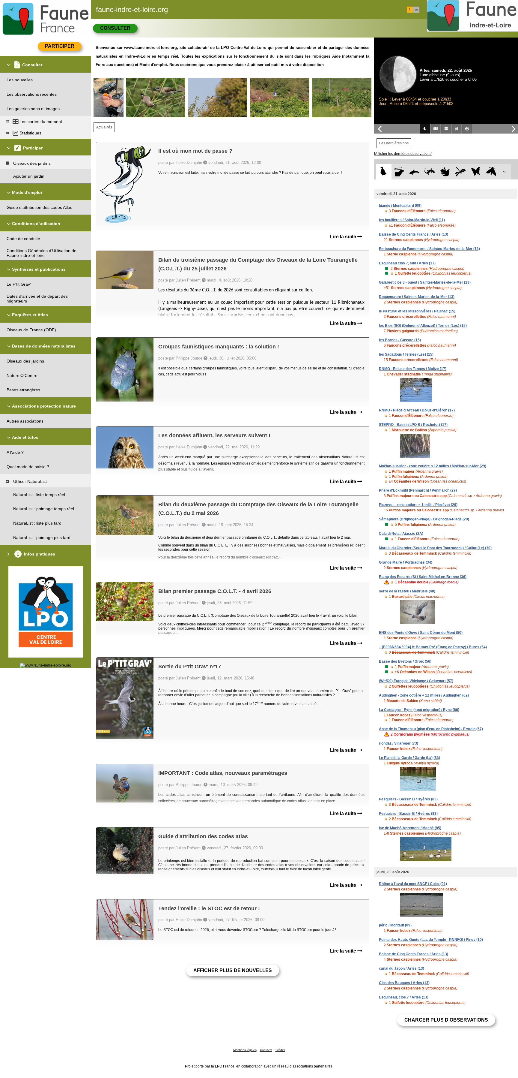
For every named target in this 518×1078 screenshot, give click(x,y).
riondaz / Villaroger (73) (398, 743)
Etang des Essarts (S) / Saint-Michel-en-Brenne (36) (422, 577)
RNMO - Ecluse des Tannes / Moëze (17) (412, 369)
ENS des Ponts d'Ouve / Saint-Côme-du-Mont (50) (421, 633)
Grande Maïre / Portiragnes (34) (405, 562)
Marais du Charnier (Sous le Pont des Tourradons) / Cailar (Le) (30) (435, 548)
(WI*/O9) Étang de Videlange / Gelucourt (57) (416, 681)
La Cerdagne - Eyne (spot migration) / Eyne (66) (419, 710)
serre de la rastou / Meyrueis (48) (407, 591)
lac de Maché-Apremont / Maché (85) (410, 828)
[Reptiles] (429, 171)
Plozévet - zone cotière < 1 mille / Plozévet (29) (418, 505)
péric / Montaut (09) (395, 925)
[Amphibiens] (445, 171)
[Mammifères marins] (414, 171)
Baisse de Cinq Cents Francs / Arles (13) (413, 234)
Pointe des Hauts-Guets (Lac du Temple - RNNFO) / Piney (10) (431, 940)
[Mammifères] (399, 171)
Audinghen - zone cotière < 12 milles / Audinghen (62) (424, 695)
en (416, 9)
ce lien (305, 290)
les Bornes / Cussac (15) (400, 340)
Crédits (280, 1050)
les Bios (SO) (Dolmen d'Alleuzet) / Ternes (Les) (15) (423, 326)
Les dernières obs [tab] (394, 143)
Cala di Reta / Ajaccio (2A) (401, 533)
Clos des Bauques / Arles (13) (404, 983)
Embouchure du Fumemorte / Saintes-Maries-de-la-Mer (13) (429, 249)
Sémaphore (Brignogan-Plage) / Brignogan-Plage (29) (424, 519)
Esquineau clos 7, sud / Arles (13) (407, 263)
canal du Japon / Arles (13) (401, 968)
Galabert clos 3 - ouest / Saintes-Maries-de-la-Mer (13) (425, 282)
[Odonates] (460, 171)
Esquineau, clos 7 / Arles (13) (403, 997)
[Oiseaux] (383, 171)
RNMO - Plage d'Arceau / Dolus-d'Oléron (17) (417, 410)
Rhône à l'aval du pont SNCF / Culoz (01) (413, 884)
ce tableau (308, 537)
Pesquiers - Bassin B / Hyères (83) (408, 814)
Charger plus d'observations (446, 1019)
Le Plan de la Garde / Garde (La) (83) (409, 758)
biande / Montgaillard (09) (400, 205)
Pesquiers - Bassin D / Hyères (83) (408, 799)
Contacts (266, 1050)
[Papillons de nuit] (491, 171)
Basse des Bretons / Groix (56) (405, 661)
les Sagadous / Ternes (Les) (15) (406, 354)
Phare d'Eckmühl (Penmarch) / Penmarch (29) (418, 490)
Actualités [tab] (104, 127)
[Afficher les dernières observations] (403, 154)
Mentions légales (245, 1050)
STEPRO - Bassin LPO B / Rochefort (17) (413, 425)
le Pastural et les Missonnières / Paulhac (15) (417, 311)
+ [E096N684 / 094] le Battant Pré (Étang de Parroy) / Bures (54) (433, 647)
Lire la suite (343, 236)
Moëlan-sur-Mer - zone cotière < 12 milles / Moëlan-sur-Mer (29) (432, 466)
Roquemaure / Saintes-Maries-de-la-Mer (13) (416, 297)
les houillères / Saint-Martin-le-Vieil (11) (412, 220)
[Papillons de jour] (476, 171)
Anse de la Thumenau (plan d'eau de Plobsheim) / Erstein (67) (431, 729)
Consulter (115, 28)
